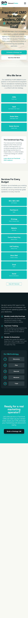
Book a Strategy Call (14, 431)
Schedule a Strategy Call (14, 52)
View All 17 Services (14, 284)
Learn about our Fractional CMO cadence (12, 159)
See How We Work (14, 57)
